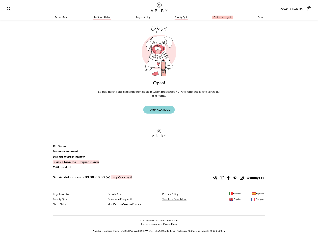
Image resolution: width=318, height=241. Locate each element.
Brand (261, 17)
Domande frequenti (65, 151)
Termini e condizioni (151, 223)
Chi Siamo (59, 146)
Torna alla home (159, 109)
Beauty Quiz (181, 17)
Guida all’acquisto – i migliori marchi (76, 162)
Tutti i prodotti (62, 167)
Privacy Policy (170, 194)
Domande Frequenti (120, 199)
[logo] (159, 7)
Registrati (298, 8)
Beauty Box (114, 194)
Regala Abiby (143, 17)
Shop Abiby (60, 204)
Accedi (284, 8)
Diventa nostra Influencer (69, 156)
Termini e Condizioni (174, 199)
